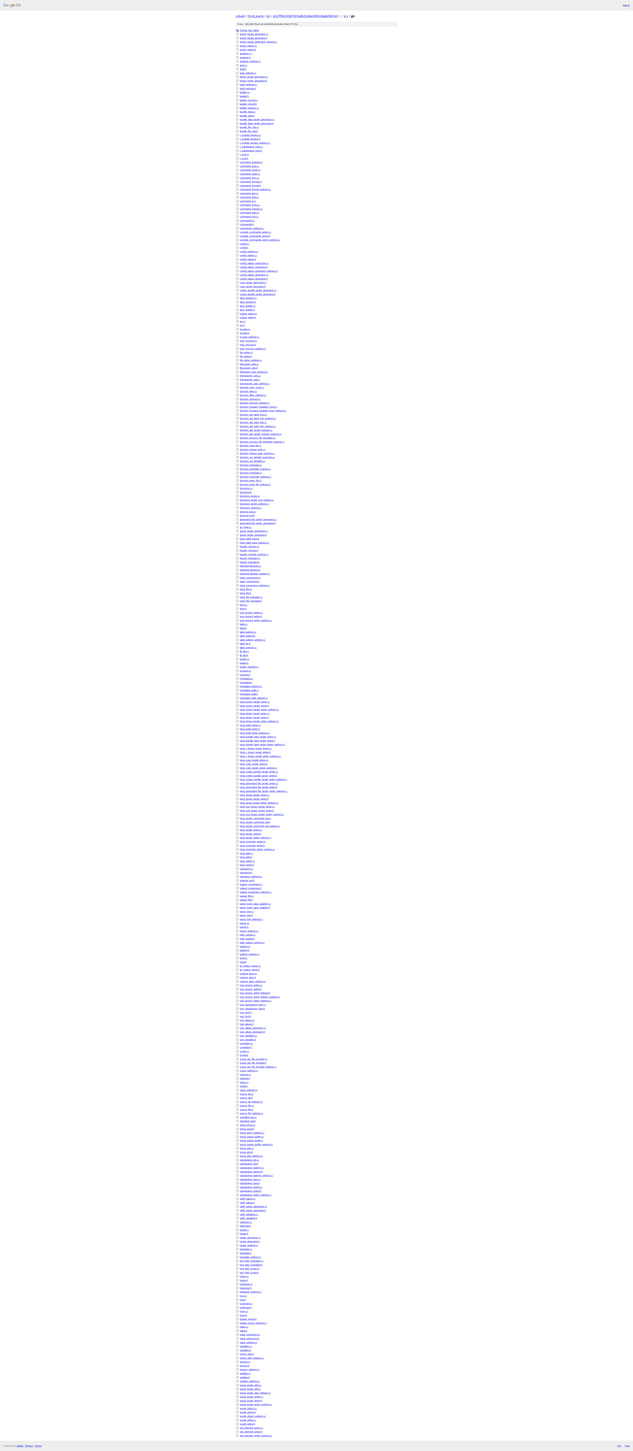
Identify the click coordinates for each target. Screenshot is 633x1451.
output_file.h (246, 899)
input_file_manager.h (251, 600)
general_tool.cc (248, 511)
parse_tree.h (246, 915)
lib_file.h (244, 655)
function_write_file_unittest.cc (255, 484)
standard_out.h (248, 1121)
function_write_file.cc (251, 480)
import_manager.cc (250, 558)
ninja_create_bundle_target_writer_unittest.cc (263, 779)
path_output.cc (248, 934)
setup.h (244, 1086)
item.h (243, 608)
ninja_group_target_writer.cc (255, 794)
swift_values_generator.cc (253, 1206)
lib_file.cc (244, 651)
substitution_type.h (250, 1183)
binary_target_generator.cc (254, 76)
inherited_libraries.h (250, 569)
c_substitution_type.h (251, 150)
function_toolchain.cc (251, 472)
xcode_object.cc (248, 1408)
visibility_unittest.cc (250, 1381)
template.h (245, 1253)
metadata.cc (246, 678)
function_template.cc (251, 465)
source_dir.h (246, 1097)
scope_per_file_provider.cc (253, 1059)
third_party (256, 16)
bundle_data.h (247, 115)
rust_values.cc (247, 1020)
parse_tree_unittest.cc (251, 919)
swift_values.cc (248, 1198)
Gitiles (20, 1445)
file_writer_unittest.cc (251, 360)
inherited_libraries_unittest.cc (255, 573)
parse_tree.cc (247, 911)
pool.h (243, 961)
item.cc (243, 604)
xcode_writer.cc (248, 1420)
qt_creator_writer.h (250, 969)
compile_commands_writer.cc (255, 232)
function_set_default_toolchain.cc (257, 457)
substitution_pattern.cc (252, 1167)
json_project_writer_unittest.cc (256, 620)
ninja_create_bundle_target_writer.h (258, 775)
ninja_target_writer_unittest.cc (255, 837)
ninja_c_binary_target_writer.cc (256, 748)
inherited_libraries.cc (250, 565)
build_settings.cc (248, 84)
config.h (244, 247)
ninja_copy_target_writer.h (253, 763)
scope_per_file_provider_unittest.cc (258, 1066)
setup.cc (244, 1082)
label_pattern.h (247, 635)
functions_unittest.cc (251, 507)
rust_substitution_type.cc (253, 1004)
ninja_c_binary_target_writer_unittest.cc (260, 756)
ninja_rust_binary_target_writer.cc (257, 806)
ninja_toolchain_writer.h (252, 845)
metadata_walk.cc (249, 690)
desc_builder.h (247, 309)
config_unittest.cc (249, 251)
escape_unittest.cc (249, 336)
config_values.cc (248, 255)
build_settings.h (248, 88)
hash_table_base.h (249, 538)
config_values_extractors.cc (254, 263)
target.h (244, 1233)
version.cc (245, 1361)
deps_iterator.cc (248, 298)
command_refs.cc (249, 216)
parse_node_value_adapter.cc (255, 903)
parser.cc (244, 923)
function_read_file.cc (250, 445)
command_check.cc (250, 169)
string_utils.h (246, 1152)
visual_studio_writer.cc (251, 1396)
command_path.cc (249, 212)
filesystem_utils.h (249, 367)
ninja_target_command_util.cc (255, 818)
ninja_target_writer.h (250, 833)
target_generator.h (250, 1241)
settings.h (245, 1078)
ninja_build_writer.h (250, 729)
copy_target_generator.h (253, 286)
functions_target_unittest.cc (254, 503)
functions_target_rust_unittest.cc (257, 500)
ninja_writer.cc (247, 861)
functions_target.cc (250, 496)
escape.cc (245, 329)
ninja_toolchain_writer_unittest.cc (257, 849)
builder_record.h (248, 104)
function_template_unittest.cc (255, 469)
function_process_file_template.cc (257, 437)
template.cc (246, 1249)
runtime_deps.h (248, 977)
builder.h (244, 96)
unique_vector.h (248, 1319)
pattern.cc (245, 946)
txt (619, 1445)
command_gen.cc (249, 193)
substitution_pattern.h (251, 1171)
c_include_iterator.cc (250, 135)
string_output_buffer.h (251, 1140)
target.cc (244, 1229)
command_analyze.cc (251, 162)
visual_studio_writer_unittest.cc (256, 1404)
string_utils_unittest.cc (251, 1156)
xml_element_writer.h (251, 1431)
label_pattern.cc (248, 632)
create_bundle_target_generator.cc (258, 290)
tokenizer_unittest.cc (251, 1291)
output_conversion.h (250, 888)
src (346, 16)
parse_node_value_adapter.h (255, 907)
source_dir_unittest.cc (251, 1101)
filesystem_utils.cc (249, 364)
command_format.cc (251, 181)
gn (268, 16)
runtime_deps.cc (248, 973)
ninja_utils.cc (246, 853)
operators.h (246, 872)
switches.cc (246, 1222)
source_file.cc (247, 1105)
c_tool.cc (244, 154)
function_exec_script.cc (252, 387)
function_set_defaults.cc (252, 461)
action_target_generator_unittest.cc (258, 41)
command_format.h (250, 185)
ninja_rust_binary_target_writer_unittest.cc (262, 814)
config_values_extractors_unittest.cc (259, 271)
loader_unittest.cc (249, 666)
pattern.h (244, 950)
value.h (243, 1330)
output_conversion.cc (251, 884)
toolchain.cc (246, 1303)
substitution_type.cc (250, 1179)
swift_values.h (247, 1202)
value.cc (244, 1326)
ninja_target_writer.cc (251, 829)
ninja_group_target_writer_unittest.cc (259, 802)
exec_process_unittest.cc (253, 348)
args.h (243, 69)
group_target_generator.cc (254, 531)
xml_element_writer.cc (251, 1427)
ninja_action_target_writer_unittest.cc (259, 709)
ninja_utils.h (246, 857)
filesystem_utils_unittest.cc (254, 371)
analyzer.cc (246, 53)
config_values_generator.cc (254, 274)
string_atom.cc (247, 1125)
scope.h (244, 1055)
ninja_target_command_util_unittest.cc (260, 826)
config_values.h (248, 259)
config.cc (244, 243)
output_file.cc (247, 896)
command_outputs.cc (251, 208)
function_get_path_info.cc (253, 422)
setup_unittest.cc (249, 1090)
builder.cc (245, 92)
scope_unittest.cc (249, 1070)
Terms (38, 1445)
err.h (242, 325)
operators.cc (246, 868)
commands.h (247, 224)
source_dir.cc (247, 1094)
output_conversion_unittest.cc (255, 892)
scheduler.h (246, 1047)
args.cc (243, 65)
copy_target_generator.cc (253, 282)
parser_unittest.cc (249, 930)
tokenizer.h (246, 1288)
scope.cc (244, 1051)
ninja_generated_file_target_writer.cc (259, 783)
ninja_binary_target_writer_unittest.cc (259, 721)
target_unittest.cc (249, 1245)
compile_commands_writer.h (255, 236)
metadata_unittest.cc (251, 686)
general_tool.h (247, 515)
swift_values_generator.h (253, 1210)
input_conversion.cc (250, 577)
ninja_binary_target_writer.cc (255, 713)
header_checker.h (249, 550)
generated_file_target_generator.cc (258, 519)
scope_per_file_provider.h (253, 1062)
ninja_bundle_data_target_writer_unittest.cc (262, 744)
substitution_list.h (249, 1163)
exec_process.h (248, 344)
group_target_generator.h (253, 534)
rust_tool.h (245, 1016)
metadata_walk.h (249, 694)
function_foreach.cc (250, 399)
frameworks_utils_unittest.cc (255, 383)
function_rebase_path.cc (252, 449)
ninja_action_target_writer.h (254, 705)
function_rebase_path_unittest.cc (257, 453)
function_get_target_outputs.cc (256, 430)
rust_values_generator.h (252, 1031)
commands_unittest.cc (252, 228)
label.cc (244, 624)
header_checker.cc (249, 546)
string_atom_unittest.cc (252, 1132)
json (627, 1445)
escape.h (244, 333)
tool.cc (243, 1295)
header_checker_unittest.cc (254, 554)
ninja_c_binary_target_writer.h (255, 752)
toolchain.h (246, 1307)
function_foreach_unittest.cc (255, 402)
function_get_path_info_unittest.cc (258, 426)
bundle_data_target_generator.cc (257, 119)
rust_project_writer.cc (251, 985)
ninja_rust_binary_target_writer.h (257, 810)
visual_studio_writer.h (251, 1400)
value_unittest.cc (248, 1342)
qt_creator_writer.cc (250, 965)
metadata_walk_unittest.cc (254, 698)
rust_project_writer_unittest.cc (255, 1000)
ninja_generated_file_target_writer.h (258, 787)
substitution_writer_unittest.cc (255, 1194)
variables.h (245, 1350)
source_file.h (246, 1109)
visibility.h (245, 1377)
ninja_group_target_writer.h (254, 798)
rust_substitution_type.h (252, 1008)
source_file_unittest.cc (251, 1113)
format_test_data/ (249, 30)
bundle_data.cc (248, 111)
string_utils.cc (247, 1148)
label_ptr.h (245, 643)
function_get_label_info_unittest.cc (258, 418)
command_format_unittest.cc (255, 189)
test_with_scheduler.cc (251, 1260)
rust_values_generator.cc (253, 1027)
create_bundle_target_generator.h (257, 294)
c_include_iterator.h (250, 138)
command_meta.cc (250, 204)
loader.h (244, 663)
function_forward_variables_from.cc (258, 406)
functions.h (246, 492)
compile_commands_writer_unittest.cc (260, 239)
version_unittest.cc (249, 1369)
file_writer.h (246, 356)
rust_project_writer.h (250, 989)
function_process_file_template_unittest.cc (262, 441)
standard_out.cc (248, 1117)
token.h (244, 1280)
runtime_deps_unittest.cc (253, 981)
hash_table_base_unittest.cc (254, 542)
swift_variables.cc (249, 1214)
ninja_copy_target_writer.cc (254, 760)
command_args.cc (249, 166)
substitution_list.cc (249, 1159)
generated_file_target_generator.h (258, 523)
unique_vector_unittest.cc (253, 1323)
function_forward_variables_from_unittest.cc (263, 410)
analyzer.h (245, 57)
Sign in (626, 5)
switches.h (245, 1225)
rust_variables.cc (248, 1035)
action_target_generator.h (253, 38)
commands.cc (247, 220)
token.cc (244, 1276)
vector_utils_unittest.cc (252, 1357)
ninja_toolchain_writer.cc (253, 841)
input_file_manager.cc (251, 597)
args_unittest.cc (248, 73)
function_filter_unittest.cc (253, 395)
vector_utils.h (247, 1354)
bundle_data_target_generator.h (256, 123)
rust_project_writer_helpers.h (255, 992)
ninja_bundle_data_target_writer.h (257, 740)
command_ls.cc (248, 201)
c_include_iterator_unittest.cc (255, 142)
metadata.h (246, 682)
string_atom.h (247, 1128)
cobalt (240, 16)
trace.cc (244, 1311)
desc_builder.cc (248, 305)
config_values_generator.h (254, 278)
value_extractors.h (249, 1338)
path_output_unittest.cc (252, 942)
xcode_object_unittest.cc (253, 1416)
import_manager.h (249, 562)
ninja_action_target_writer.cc (255, 701)
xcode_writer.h (247, 1423)
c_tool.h (244, 158)
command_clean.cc (250, 173)
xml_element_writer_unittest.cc (256, 1435)
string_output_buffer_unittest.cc (256, 1144)
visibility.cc (245, 1373)
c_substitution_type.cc (251, 146)
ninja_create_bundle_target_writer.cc (259, 771)
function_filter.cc (248, 391)
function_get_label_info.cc (253, 414)
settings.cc (245, 1074)
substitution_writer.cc (251, 1187)
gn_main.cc (246, 527)
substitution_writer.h (250, 1190)
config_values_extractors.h (254, 267)
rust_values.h (247, 1024)
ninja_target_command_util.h (255, 822)
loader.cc (244, 659)
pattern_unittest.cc (249, 954)
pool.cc (243, 958)
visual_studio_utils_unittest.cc (255, 1392)
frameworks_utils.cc (250, 375)
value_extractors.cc (250, 1334)
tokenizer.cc (246, 1284)
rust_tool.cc (246, 1012)
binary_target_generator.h (253, 80)
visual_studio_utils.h (250, 1388)
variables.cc (246, 1346)
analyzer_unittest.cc (250, 61)
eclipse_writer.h (248, 317)
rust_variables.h (248, 1039)
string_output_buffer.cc (252, 1136)
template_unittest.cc (250, 1257)
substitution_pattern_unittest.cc (256, 1175)
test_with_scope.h (249, 1272)
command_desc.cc (249, 177)
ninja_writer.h (247, 864)
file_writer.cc (246, 352)
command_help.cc (249, 197)
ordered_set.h (247, 880)
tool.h (243, 1299)
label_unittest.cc (248, 647)
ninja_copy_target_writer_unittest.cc (258, 767)
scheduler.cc (246, 1043)
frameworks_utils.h (250, 379)
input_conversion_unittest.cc (255, 585)
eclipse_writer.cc (248, 313)
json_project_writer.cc (251, 612)
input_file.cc (246, 589)
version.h (244, 1365)
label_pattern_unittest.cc (252, 639)
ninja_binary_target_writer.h (254, 717)
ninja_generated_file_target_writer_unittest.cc (263, 791)
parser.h (244, 927)
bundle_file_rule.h (249, 131)
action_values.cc (248, 45)
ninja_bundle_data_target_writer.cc (258, 736)
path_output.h (247, 938)
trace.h (243, 1315)
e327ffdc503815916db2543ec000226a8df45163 (305, 16)
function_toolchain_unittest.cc (255, 476)
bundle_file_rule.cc (249, 127)
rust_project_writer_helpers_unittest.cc (260, 996)
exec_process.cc (248, 340)
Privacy (29, 1445)
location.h (245, 674)
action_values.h (248, 49)
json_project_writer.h (251, 616)
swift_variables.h (248, 1218)
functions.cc (246, 488)
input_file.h (245, 593)
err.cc (243, 321)
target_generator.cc (250, 1237)
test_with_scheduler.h (251, 1264)
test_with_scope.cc (250, 1268)
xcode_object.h (248, 1412)
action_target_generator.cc (254, 34)
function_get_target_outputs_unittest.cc (261, 434)
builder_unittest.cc (249, 107)
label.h (243, 628)
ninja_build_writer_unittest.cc (255, 732)
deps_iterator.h (248, 302)
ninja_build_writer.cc (250, 725)
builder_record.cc (249, 100)
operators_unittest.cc (251, 876)
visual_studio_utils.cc (250, 1385)
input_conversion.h (250, 581)
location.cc (245, 670)
